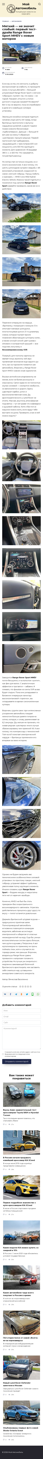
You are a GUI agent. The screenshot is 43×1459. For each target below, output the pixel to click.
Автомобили (10, 59)
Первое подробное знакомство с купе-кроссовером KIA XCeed (19, 1204)
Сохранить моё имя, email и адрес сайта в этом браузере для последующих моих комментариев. (22, 1054)
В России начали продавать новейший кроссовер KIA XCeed (19, 1159)
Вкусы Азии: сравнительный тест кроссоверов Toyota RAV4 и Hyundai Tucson (21, 1112)
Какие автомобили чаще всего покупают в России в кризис (18, 1294)
